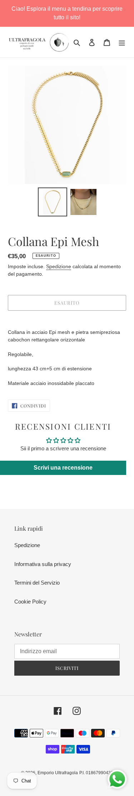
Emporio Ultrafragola (58, 772)
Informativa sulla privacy (42, 564)
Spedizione (58, 266)
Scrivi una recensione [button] (63, 468)
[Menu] (121, 42)
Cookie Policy (30, 602)
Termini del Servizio (37, 583)
